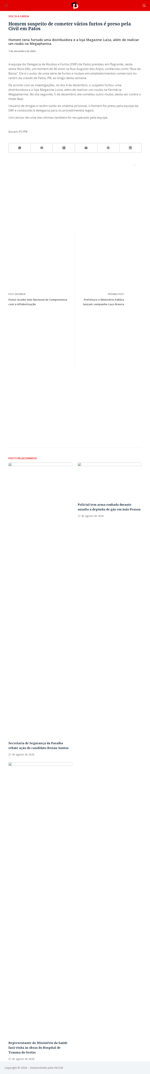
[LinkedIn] (130, 148)
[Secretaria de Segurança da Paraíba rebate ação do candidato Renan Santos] (40, 599)
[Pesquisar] (144, 5)
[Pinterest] (108, 148)
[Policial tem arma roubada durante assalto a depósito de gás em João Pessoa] (110, 480)
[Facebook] (42, 148)
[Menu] (6, 5)
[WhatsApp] (20, 148)
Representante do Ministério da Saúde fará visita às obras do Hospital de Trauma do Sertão (38, 1047)
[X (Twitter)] (64, 148)
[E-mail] (86, 148)
